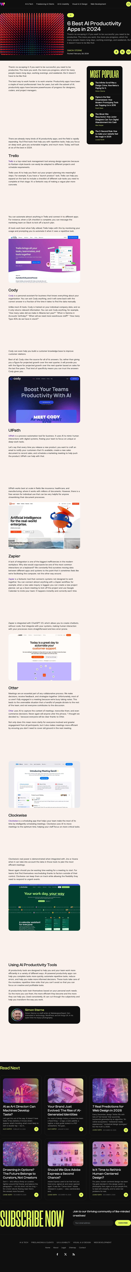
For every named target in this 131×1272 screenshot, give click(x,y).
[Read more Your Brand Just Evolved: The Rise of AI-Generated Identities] (81, 1129)
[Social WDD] (57, 1254)
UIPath (11, 436)
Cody (11, 295)
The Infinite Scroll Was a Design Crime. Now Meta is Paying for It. (107, 85)
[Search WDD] (128, 4)
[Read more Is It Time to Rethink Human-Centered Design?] (126, 1195)
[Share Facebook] (116, 51)
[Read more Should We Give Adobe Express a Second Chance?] (81, 1195)
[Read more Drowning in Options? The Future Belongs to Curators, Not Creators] (36, 1195)
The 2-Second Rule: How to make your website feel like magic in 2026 (106, 134)
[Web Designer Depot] (2, 4)
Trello (10, 161)
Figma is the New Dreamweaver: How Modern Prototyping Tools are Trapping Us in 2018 (106, 101)
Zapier (11, 579)
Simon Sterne (34, 1010)
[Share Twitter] (122, 51)
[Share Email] (128, 51)
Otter (10, 711)
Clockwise (13, 821)
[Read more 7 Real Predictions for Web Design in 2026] (126, 1130)
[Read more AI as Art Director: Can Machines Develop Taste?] (36, 1129)
